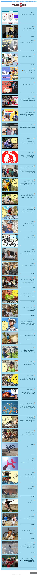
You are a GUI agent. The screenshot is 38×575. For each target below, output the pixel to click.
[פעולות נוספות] (19, 12)
